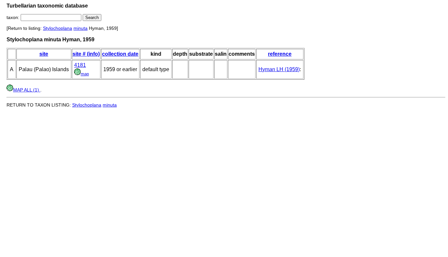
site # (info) (86, 54)
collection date (120, 54)
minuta (80, 28)
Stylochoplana (57, 28)
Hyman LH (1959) (279, 69)
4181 (80, 65)
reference (280, 54)
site (43, 54)
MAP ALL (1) (26, 89)
